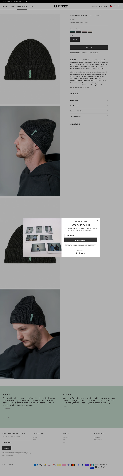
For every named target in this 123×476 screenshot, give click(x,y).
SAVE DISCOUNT (80, 240)
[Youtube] (82, 253)
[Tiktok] (85, 253)
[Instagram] (79, 253)
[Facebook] (76, 253)
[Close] (97, 221)
